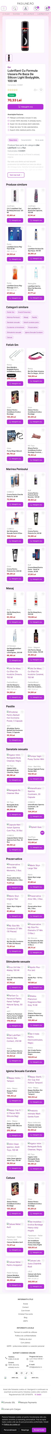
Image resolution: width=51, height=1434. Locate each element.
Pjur (9, 67)
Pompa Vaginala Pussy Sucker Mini (36, 770)
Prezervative (32, 327)
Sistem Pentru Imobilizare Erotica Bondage (14, 412)
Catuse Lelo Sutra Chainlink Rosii (34, 1275)
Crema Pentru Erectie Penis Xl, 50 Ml (15, 495)
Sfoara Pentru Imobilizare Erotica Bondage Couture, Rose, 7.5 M (35, 451)
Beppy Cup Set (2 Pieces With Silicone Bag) (14, 1126)
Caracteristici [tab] (26, 140)
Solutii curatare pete (31, 322)
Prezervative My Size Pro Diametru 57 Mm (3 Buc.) (35, 943)
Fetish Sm (10, 312)
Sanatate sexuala (13, 322)
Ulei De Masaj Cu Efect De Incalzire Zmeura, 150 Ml (13, 687)
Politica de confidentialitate (25, 1336)
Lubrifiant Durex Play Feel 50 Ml (14, 248)
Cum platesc (25, 1343)
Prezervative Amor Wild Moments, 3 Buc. (15, 879)
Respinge (25, 1430)
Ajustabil (11, 375)
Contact (25, 1307)
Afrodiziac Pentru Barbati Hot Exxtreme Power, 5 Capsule (15, 730)
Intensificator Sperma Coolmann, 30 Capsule (36, 807)
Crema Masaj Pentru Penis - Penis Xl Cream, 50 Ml (35, 569)
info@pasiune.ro (35, 1367)
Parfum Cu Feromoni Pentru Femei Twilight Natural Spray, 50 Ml (15, 1016)
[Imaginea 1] (8, 57)
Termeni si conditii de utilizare (25, 1332)
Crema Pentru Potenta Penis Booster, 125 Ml (33, 495)
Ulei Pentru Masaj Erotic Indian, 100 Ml (35, 651)
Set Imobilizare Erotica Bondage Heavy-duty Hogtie (35, 1243)
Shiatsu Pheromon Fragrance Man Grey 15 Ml (35, 1015)
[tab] (25, 8)
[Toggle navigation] (3, 8)
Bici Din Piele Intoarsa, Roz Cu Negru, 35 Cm (36, 372)
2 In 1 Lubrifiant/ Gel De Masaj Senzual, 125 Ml (15, 210)
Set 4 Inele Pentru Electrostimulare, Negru (34, 1052)
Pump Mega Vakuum (14, 451)
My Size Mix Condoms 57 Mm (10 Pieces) (15, 942)
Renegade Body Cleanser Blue (13, 806)
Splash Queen (33, 839)
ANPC (25, 1321)
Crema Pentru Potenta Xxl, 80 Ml (34, 532)
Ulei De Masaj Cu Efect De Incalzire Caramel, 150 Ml (34, 687)
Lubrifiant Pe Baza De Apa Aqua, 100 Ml (35, 250)
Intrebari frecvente (25, 1314)
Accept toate (39, 1430)
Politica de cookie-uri (12, 1424)
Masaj (26, 317)
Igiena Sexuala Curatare (34, 332)
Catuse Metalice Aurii (15, 1242)
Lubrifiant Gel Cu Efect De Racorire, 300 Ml (34, 288)
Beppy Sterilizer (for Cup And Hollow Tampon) (35, 1092)
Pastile (34, 317)
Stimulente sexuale (14, 332)
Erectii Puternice (24, 312)
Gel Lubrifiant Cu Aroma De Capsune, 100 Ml (35, 210)
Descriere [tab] (13, 140)
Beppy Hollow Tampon (12, 1092)
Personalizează (10, 1430)
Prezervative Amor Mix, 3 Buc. (35, 907)
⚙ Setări (38, 1394)
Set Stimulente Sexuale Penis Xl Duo (14, 532)
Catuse (9, 337)
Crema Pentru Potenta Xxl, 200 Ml (14, 570)
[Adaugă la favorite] (41, 90)
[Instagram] (22, 1373)
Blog (25, 1317)
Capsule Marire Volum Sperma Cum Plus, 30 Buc (15, 840)
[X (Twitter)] (32, 1373)
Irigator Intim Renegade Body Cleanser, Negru (13, 770)
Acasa (25, 1304)
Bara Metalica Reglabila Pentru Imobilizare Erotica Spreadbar (14, 370)
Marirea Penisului (13, 317)
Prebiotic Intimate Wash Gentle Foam (35, 1126)
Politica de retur (25, 1339)
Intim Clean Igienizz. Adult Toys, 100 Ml (14, 1159)
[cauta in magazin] (14, 8)
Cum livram (25, 1310)
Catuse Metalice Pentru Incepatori (13, 1276)
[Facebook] (17, 1373)
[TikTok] (27, 1373)
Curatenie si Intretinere (15, 327)
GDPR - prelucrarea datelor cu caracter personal (25, 1346)
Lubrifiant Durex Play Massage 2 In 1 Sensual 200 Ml (14, 288)
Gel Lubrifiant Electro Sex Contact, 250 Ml (14, 1052)
